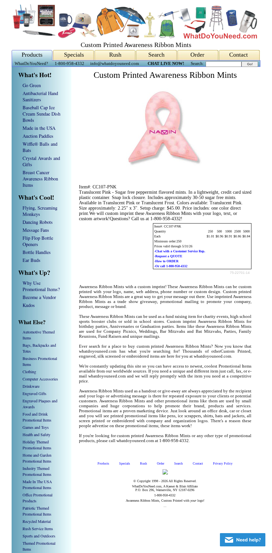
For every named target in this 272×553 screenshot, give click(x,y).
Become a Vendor (39, 297)
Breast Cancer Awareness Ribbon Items (40, 178)
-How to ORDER (166, 261)
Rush (115, 54)
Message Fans (36, 230)
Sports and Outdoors (39, 535)
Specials (74, 54)
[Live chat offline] (242, 539)
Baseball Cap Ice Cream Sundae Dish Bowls (41, 113)
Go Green (32, 85)
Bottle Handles (37, 252)
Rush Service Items (38, 528)
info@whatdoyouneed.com (114, 63)
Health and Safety (36, 434)
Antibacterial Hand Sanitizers (40, 96)
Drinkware (31, 386)
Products (32, 54)
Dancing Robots (38, 222)
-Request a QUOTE (168, 256)
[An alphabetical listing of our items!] (134, 37)
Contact (238, 54)
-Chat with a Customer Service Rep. (179, 251)
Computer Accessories (40, 378)
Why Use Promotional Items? (41, 286)
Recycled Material (37, 521)
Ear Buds (31, 260)
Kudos (29, 305)
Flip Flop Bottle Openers (38, 241)
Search (156, 54)
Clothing (29, 371)
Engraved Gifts (34, 393)
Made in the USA (39, 128)
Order (197, 54)
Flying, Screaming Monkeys (40, 211)
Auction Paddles (38, 136)
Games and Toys (36, 427)
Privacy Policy (223, 463)
